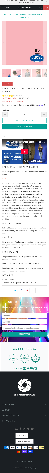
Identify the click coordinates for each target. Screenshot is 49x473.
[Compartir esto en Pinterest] (27, 290)
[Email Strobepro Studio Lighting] (16, 429)
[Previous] (4, 43)
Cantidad (5, 110)
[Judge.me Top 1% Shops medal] (35, 358)
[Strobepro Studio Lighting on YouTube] (32, 429)
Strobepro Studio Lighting (27, 468)
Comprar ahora (24, 127)
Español (20, 435)
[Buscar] (40, 7)
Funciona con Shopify (24, 461)
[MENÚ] (1, 7)
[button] (7, 96)
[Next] (45, 43)
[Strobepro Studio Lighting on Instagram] (24, 429)
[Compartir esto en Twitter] (15, 290)
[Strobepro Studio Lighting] (24, 7)
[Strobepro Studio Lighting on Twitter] (28, 429)
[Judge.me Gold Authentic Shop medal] (24, 358)
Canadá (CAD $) (23, 441)
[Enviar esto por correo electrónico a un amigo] (33, 290)
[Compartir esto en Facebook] (21, 290)
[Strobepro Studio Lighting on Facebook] (20, 429)
